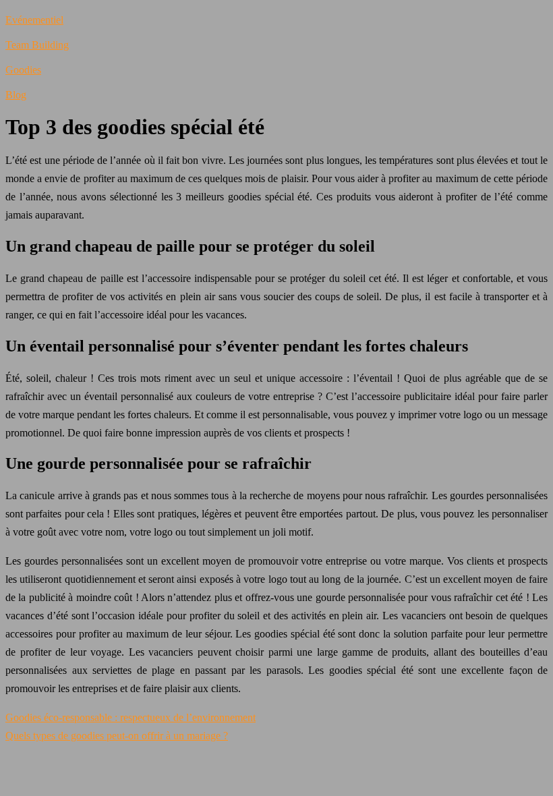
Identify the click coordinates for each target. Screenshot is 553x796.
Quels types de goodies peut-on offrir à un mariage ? (116, 735)
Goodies (23, 70)
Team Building (37, 45)
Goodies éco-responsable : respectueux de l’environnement (130, 717)
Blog (15, 95)
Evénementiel (34, 20)
